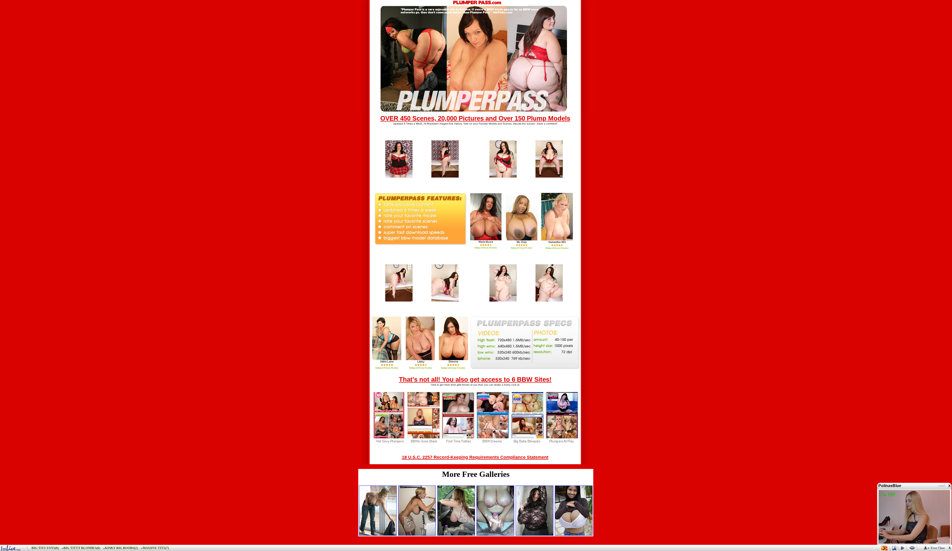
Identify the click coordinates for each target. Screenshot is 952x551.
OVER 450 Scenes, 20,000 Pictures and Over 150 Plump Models (475, 118)
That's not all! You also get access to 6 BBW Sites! (475, 379)
